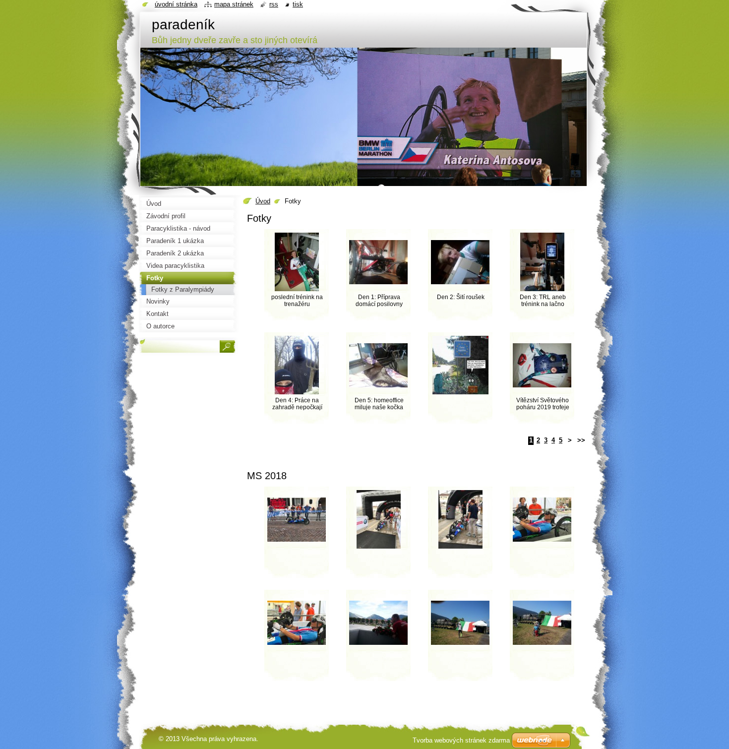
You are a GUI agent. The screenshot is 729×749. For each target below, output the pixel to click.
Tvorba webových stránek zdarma (461, 740)
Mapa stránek (233, 4)
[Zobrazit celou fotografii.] (460, 381)
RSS (273, 4)
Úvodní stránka (176, 4)
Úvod (262, 201)
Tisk (298, 4)
